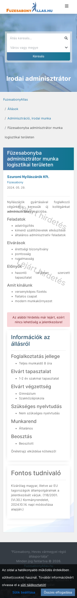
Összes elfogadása (58, 592)
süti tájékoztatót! (33, 585)
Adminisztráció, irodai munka (29, 118)
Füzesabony (15, 182)
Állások (13, 109)
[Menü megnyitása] (66, 6)
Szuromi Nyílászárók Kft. (28, 177)
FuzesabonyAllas (15, 99)
